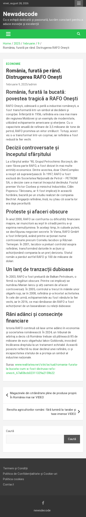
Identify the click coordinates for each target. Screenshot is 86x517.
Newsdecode (20, 13)
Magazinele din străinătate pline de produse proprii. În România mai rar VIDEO (43, 395)
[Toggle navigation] (8, 33)
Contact (8, 484)
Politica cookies (13, 479)
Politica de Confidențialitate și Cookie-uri (30, 474)
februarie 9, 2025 (17, 84)
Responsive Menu (79, 3)
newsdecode (42, 510)
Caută (10, 431)
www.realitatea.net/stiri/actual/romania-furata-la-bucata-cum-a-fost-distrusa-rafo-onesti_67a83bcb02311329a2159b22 (42, 369)
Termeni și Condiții (15, 468)
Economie (13, 63)
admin (33, 84)
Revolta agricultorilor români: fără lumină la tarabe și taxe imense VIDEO (41, 412)
